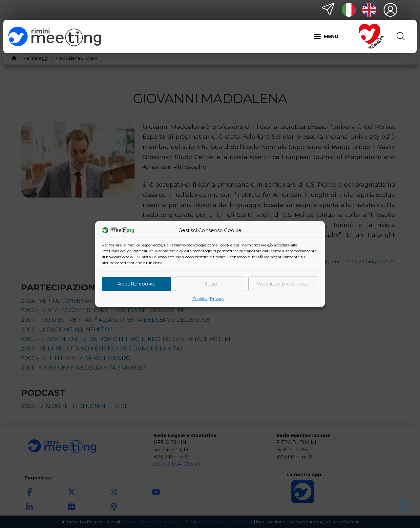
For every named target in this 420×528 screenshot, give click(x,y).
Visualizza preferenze (283, 284)
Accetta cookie (137, 284)
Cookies (199, 298)
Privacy (217, 298)
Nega (210, 284)
